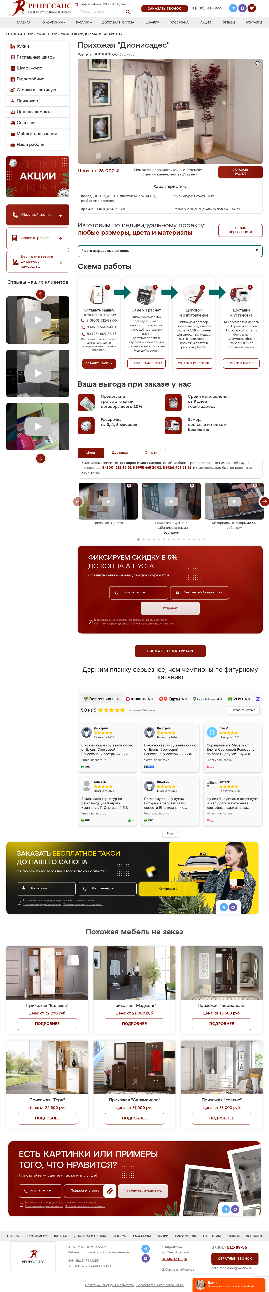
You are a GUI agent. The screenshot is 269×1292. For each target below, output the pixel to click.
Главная (23, 22)
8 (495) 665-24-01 (206, 3)
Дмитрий (164, 728)
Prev (40, 294)
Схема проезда (174, 1259)
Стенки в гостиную (36, 90)
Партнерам (212, 1236)
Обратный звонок (235, 1258)
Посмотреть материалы (170, 651)
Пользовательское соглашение (160, 1285)
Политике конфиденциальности (113, 624)
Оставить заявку (99, 363)
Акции (205, 22)
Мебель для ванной (37, 134)
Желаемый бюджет (200, 592)
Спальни (26, 123)
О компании (52, 22)
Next (40, 458)
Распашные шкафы (36, 57)
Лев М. (224, 728)
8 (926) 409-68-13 (207, 14)
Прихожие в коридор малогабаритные (87, 34)
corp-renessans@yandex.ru (231, 1268)
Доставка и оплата (118, 22)
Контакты (254, 22)
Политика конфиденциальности (109, 1285)
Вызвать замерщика (146, 363)
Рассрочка (180, 22)
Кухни (23, 46)
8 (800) (229, 1247)
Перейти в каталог (241, 363)
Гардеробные (30, 79)
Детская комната (34, 112)
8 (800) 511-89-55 (207, 8)
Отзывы (229, 22)
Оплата (151, 452)
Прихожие (36, 34)
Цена (90, 452)
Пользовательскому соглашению (154, 624)
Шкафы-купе (29, 68)
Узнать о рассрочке (194, 363)
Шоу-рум (152, 22)
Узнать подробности (240, 230)
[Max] (242, 9)
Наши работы (30, 145)
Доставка (120, 452)
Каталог (82, 22)
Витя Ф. (224, 781)
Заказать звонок (164, 8)
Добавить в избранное (178, 1269)
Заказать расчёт (240, 172)
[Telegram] (233, 9)
